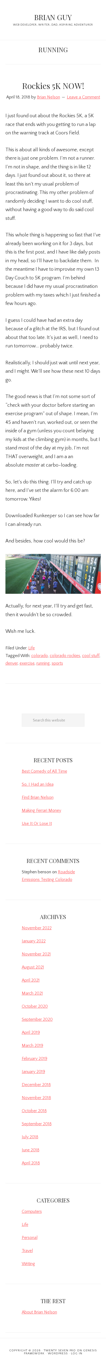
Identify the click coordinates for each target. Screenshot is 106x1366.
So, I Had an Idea (38, 784)
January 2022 (34, 941)
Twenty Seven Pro (60, 1350)
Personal (30, 1237)
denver (11, 663)
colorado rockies (65, 655)
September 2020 (37, 1019)
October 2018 (34, 1110)
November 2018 (36, 1097)
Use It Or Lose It (37, 823)
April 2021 (31, 980)
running (43, 663)
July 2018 (30, 1136)
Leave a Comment (83, 97)
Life (31, 648)
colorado (39, 655)
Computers (32, 1211)
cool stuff (90, 655)
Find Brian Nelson (38, 797)
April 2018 (31, 1163)
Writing (28, 1263)
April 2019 (31, 1032)
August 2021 (33, 967)
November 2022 (37, 928)
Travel (27, 1250)
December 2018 (36, 1084)
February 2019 (34, 1058)
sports (57, 663)
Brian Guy (53, 17)
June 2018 (30, 1150)
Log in (76, 1353)
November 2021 (36, 954)
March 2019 (32, 1045)
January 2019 (33, 1071)
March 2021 (32, 993)
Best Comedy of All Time (44, 771)
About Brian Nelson (39, 1312)
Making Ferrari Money (41, 810)
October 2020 (35, 1006)
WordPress (58, 1353)
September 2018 (37, 1123)
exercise (27, 663)
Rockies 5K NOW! (53, 85)
